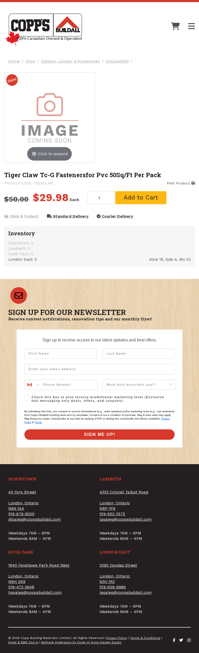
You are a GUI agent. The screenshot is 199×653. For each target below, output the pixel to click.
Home (14, 61)
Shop (30, 61)
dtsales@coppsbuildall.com (34, 519)
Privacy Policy (116, 638)
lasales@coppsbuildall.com (126, 519)
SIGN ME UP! (99, 434)
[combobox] (33, 385)
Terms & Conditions (145, 638)
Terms (38, 422)
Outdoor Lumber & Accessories (70, 61)
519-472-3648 (21, 587)
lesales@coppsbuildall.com (126, 592)
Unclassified (117, 61)
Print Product (179, 183)
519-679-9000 (21, 514)
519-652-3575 (112, 514)
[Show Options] (170, 385)
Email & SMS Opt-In (23, 642)
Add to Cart (141, 197)
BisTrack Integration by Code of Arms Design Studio (81, 642)
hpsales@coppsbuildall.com (35, 592)
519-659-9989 (113, 587)
